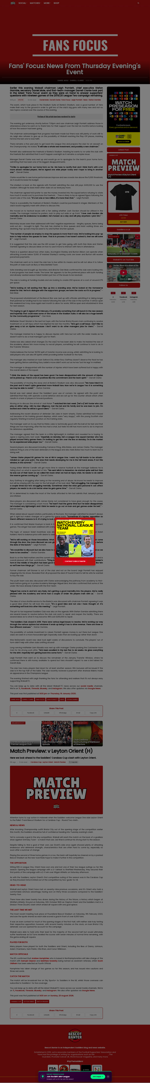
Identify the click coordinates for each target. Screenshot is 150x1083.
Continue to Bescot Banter (75, 561)
